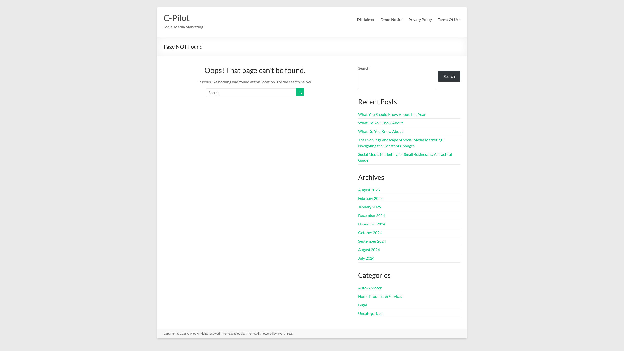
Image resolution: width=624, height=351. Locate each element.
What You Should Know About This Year (392, 114)
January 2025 (369, 207)
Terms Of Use (449, 19)
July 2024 (366, 258)
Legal (362, 304)
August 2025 (369, 189)
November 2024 (371, 224)
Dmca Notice (391, 19)
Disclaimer (366, 19)
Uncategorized (370, 313)
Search (363, 68)
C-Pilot (177, 17)
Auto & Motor (370, 287)
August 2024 (369, 249)
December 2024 (371, 215)
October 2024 (370, 232)
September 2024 (372, 241)
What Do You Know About (380, 122)
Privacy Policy (420, 19)
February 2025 (370, 198)
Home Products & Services (380, 296)
